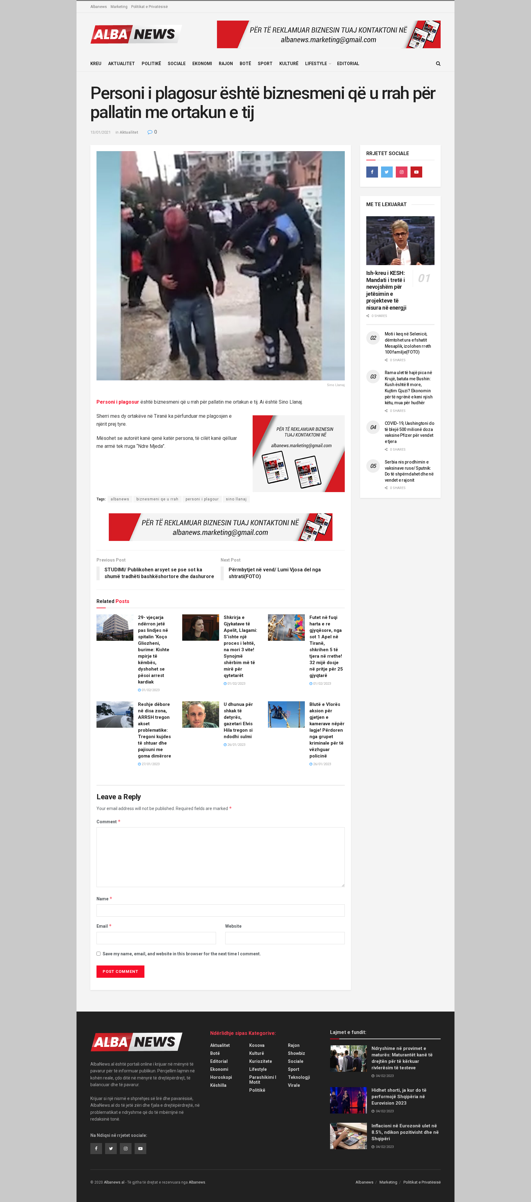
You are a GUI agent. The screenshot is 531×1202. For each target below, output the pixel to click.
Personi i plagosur (117, 402)
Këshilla (218, 1085)
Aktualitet (121, 63)
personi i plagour (202, 499)
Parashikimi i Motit (262, 1080)
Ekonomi (202, 63)
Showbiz (296, 1053)
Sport (265, 63)
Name (104, 899)
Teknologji (299, 1077)
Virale (294, 1085)
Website (233, 926)
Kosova (257, 1045)
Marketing (119, 7)
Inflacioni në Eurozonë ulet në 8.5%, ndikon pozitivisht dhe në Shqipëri (405, 1132)
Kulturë (288, 63)
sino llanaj (236, 499)
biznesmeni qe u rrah (157, 499)
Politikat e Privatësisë (149, 7)
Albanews (98, 7)
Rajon (226, 63)
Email (104, 926)
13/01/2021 (100, 132)
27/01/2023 (150, 764)
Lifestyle (316, 63)
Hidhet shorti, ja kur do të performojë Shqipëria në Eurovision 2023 (399, 1096)
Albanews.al (114, 1182)
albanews (120, 499)
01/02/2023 (150, 690)
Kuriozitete (260, 1061)
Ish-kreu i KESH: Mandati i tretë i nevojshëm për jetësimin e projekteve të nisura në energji (386, 290)
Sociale (177, 63)
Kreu (95, 63)
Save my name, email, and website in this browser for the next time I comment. (182, 953)
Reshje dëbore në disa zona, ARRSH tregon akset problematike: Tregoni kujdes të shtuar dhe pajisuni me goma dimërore (154, 730)
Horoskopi (221, 1077)
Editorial (348, 63)
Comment (108, 821)
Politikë (151, 63)
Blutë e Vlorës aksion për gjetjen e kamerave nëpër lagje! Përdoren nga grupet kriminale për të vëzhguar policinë (326, 730)
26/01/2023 (235, 745)
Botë (245, 63)
